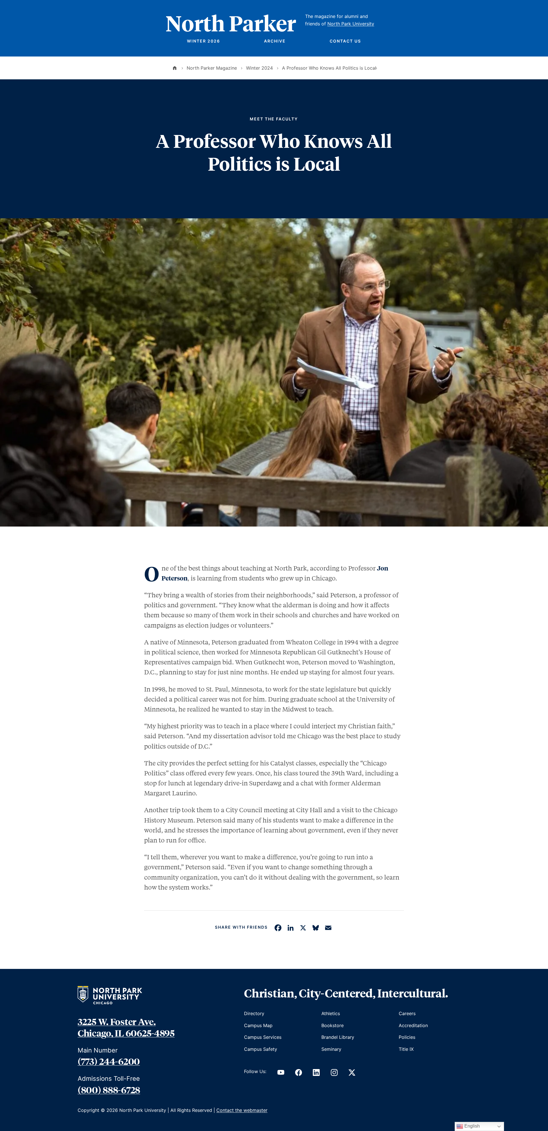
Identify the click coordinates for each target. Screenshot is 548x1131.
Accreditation (413, 1025)
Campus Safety (260, 1049)
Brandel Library (337, 1037)
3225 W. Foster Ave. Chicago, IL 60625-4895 (126, 1027)
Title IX (406, 1049)
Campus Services (262, 1037)
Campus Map (258, 1025)
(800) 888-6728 (109, 1090)
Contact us (345, 41)
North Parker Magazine (212, 68)
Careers (407, 1013)
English (471, 1126)
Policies (407, 1037)
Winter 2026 (203, 41)
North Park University (350, 24)
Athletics (330, 1013)
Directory (254, 1013)
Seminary (331, 1049)
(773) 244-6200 (109, 1061)
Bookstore (332, 1025)
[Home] (175, 68)
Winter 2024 (259, 68)
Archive (275, 41)
